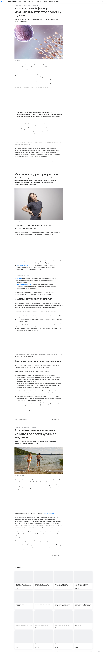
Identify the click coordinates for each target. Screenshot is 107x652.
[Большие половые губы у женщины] (23, 600)
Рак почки (19, 278)
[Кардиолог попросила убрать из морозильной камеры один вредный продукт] (63, 580)
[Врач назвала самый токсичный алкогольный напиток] (43, 639)
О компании (6, 651)
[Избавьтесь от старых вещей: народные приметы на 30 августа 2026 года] (23, 619)
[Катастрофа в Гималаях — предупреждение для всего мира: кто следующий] (23, 580)
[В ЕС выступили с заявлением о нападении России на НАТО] (63, 600)
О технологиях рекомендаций (87, 651)
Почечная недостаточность (23, 284)
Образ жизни (35, 5)
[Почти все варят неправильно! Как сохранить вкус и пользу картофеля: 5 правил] (43, 619)
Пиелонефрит (20, 265)
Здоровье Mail (29, 170)
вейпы (48, 129)
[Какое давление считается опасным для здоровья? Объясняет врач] (83, 580)
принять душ (55, 546)
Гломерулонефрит (21, 259)
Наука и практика (37, 170)
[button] (38, 42)
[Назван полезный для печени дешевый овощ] (83, 619)
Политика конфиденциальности (99, 651)
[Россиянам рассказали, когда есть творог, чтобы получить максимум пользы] (63, 619)
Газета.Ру (29, 5)
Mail (2, 651)
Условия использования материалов (67, 651)
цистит (26, 265)
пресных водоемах (49, 513)
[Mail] (2, 1)
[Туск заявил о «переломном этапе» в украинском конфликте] (63, 639)
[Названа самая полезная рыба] (43, 600)
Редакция (58, 651)
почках (37, 271)
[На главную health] (7, 1)
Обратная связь (78, 651)
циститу (37, 527)
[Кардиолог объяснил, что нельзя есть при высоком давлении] (83, 639)
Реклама (10, 651)
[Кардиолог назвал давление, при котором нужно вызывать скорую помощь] (83, 600)
